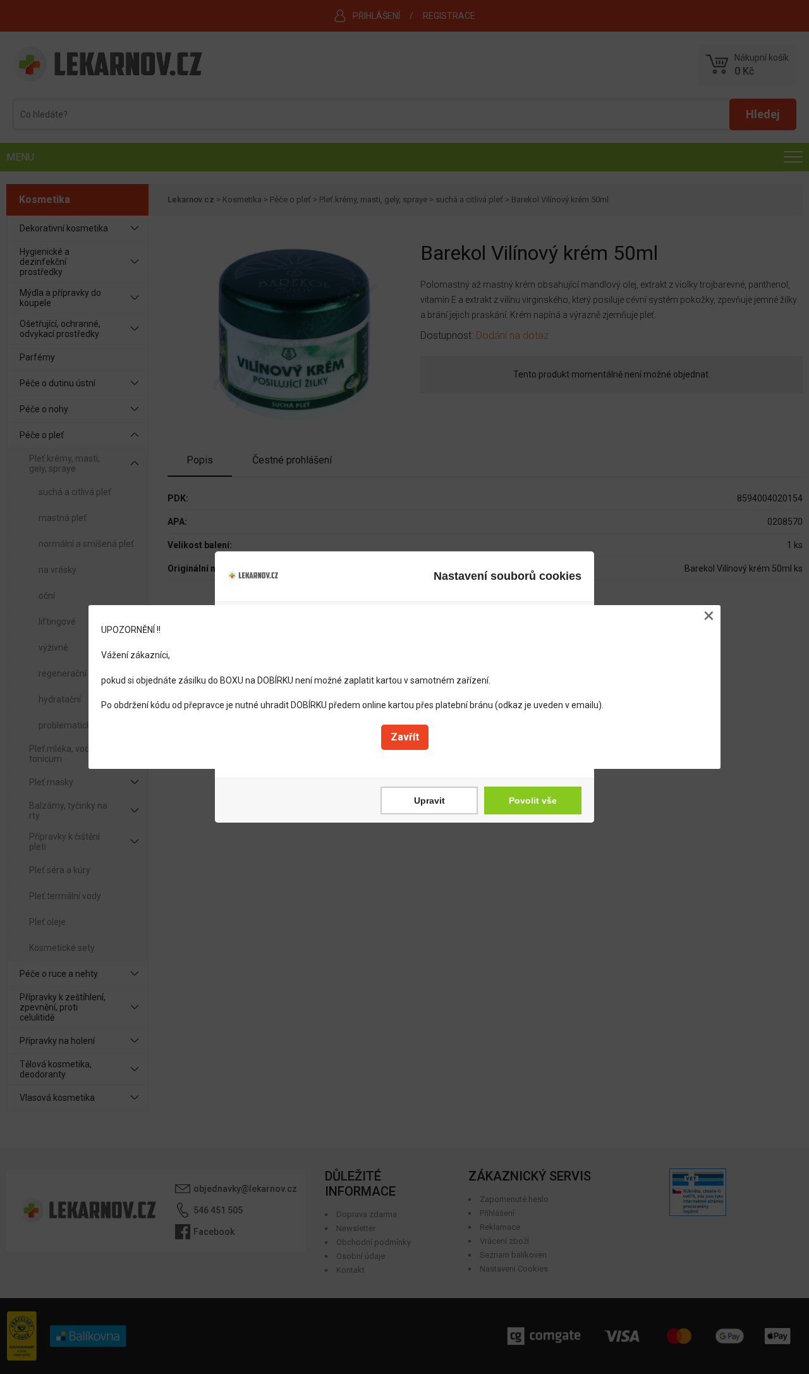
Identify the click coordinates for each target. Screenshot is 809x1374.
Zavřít (405, 737)
